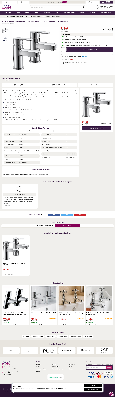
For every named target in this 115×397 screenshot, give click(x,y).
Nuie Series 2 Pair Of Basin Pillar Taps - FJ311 (43, 313)
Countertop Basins (38, 336)
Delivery (54, 364)
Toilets (18, 12)
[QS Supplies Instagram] (11, 389)
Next (57, 50)
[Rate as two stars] (46, 226)
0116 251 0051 (8, 374)
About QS (38, 364)
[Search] (83, 7)
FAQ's (70, 366)
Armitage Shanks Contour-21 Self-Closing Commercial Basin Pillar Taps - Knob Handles (15, 313)
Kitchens (92, 12)
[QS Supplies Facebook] (4, 389)
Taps (57, 12)
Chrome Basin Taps (25, 174)
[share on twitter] (67, 215)
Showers (36, 12)
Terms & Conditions (57, 369)
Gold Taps (26, 336)
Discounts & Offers (41, 369)
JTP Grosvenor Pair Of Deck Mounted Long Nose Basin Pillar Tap (71, 313)
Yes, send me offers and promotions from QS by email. (100, 364)
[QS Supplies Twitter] (8, 389)
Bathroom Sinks (62, 336)
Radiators (82, 12)
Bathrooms (7, 12)
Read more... (7, 206)
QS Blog (38, 366)
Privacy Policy (56, 366)
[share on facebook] (54, 215)
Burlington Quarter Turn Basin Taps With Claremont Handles (97, 313)
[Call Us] (97, 7)
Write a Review (67, 225)
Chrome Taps (33, 174)
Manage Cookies (93, 389)
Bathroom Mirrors (106, 12)
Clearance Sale (11, 2)
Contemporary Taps (43, 174)
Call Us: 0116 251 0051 (106, 6)
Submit (109, 367)
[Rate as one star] (46, 226)
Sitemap (38, 371)
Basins (27, 12)
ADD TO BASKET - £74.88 (89, 49)
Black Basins (88, 336)
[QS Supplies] (6, 7)
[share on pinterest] (80, 215)
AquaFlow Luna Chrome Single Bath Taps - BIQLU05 (15, 264)
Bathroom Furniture (69, 12)
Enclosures (47, 12)
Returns (71, 369)
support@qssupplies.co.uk (11, 372)
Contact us (72, 364)
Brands (25, 2)
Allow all (93, 385)
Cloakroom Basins (76, 336)
